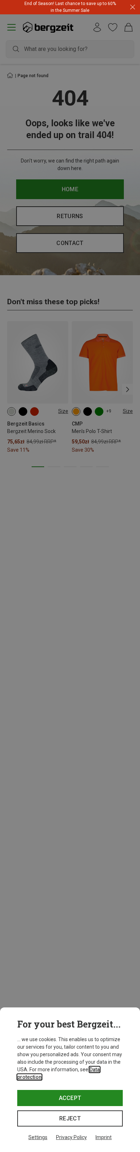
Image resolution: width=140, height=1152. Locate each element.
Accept (70, 1098)
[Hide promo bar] (132, 7)
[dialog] (70, 1079)
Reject (70, 1118)
